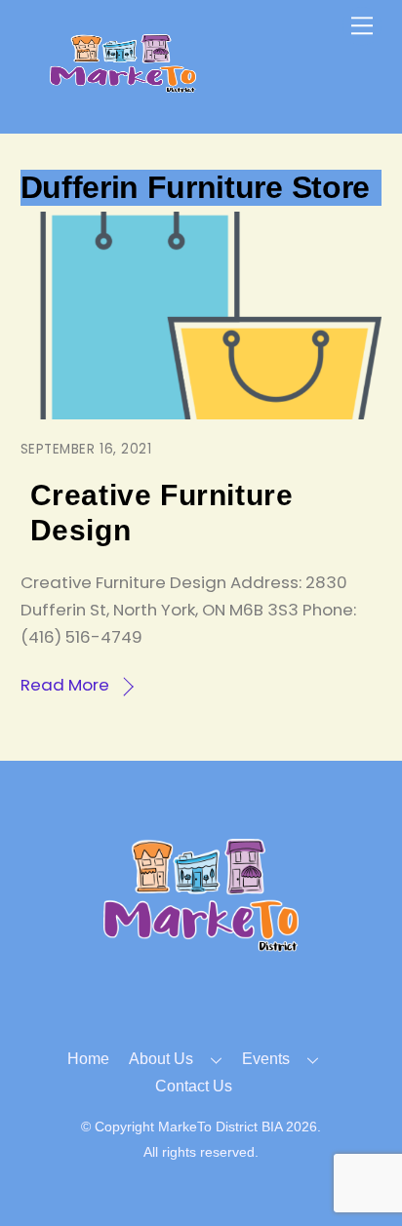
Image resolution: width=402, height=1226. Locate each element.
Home (88, 1058)
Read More (64, 684)
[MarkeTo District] (123, 84)
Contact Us (193, 1086)
